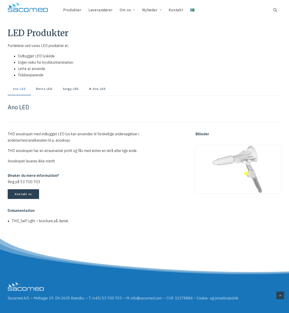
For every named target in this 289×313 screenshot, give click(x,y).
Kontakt (176, 10)
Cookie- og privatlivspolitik (217, 298)
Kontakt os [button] (23, 194)
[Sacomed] (28, 10)
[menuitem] (72, 10)
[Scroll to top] (280, 295)
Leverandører (101, 10)
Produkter (72, 10)
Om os (125, 10)
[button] (277, 10)
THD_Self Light (23, 221)
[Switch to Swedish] (190, 10)
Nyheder (150, 10)
